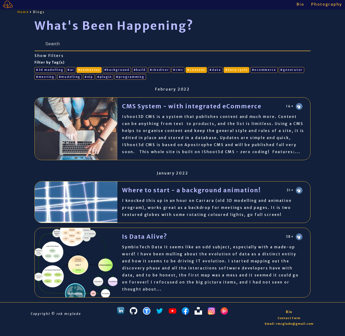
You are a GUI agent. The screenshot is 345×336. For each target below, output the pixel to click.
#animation (89, 70)
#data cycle (236, 70)
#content (196, 70)
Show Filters (49, 55)
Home (23, 12)
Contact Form (289, 318)
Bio (300, 4)
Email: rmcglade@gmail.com (289, 323)
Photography (326, 4)
